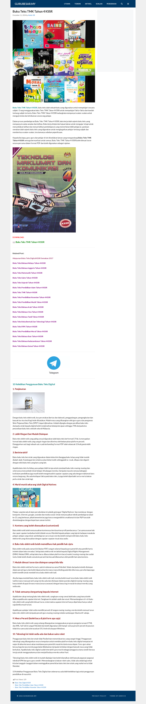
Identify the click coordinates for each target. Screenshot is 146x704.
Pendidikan (111, 4)
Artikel (88, 4)
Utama (67, 4)
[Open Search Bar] (122, 4)
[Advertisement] (115, 23)
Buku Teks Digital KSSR (23, 683)
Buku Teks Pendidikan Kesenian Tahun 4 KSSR (30, 687)
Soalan (99, 4)
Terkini (77, 4)
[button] (128, 4)
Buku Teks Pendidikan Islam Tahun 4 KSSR (29, 685)
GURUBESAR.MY (25, 3)
